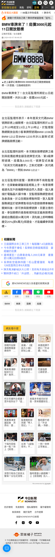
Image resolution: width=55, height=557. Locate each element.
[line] (30, 522)
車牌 (18, 303)
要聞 (36, 7)
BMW (7, 303)
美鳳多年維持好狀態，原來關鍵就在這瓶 (40, 400)
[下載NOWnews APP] (40, 3)
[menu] (52, 7)
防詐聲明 (8, 507)
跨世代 (47, 12)
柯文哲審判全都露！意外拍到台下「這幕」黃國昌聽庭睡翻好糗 (14, 400)
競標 (29, 303)
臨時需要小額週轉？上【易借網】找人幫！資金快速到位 (40, 474)
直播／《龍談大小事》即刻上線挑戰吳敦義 (26, 348)
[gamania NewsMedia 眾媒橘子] (27, 534)
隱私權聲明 (32, 507)
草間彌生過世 (9, 7)
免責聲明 (20, 507)
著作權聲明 (45, 507)
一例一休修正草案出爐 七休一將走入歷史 (44, 445)
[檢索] (45, 3)
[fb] (16, 522)
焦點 (21, 7)
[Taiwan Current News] (34, 3)
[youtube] (37, 522)
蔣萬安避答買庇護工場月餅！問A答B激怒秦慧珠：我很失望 (26, 370)
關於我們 (27, 512)
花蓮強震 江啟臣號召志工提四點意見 (43, 370)
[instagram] (23, 522)
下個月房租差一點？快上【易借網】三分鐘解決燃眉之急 (10, 447)
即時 (29, 7)
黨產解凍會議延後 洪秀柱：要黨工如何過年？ (10, 423)
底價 (39, 303)
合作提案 (39, 512)
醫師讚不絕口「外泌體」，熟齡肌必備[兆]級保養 (44, 423)
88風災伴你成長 (31, 12)
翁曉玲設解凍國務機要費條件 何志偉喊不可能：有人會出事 (10, 348)
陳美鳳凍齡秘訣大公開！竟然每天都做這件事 (10, 372)
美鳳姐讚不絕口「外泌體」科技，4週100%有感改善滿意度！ (44, 348)
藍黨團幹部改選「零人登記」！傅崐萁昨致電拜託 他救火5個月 (26, 423)
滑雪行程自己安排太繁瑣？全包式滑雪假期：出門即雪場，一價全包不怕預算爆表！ (14, 474)
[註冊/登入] (51, 3)
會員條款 (16, 512)
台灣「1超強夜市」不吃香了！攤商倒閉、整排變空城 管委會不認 (27, 445)
